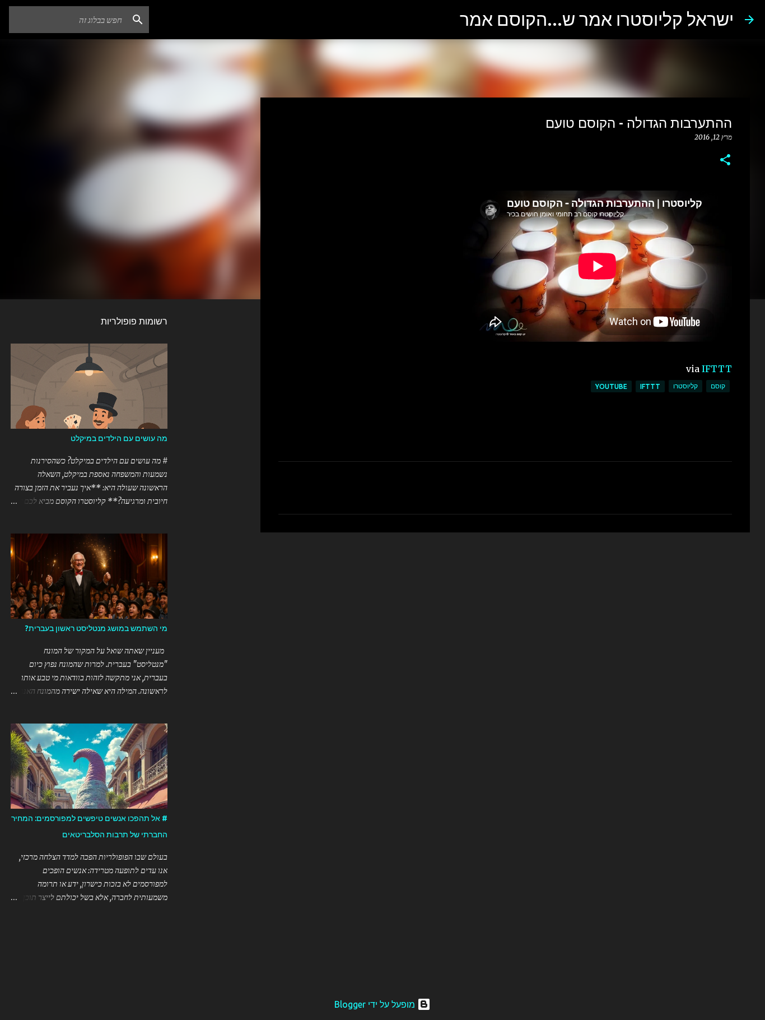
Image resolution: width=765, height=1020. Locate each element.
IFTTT (717, 368)
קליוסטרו (685, 386)
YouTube (611, 386)
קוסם (718, 386)
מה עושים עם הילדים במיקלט (119, 438)
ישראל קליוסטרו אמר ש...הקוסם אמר (597, 19)
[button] (725, 160)
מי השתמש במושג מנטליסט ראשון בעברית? (96, 628)
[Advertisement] (505, 627)
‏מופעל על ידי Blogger (375, 1004)
